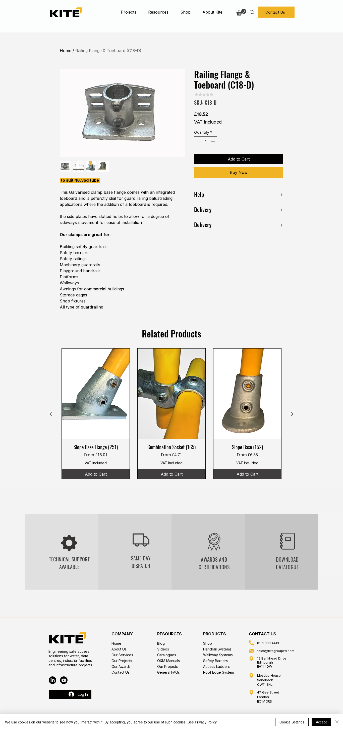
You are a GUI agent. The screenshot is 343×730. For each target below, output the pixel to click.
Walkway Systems (218, 655)
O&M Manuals (168, 661)
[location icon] (251, 658)
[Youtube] (64, 680)
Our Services (122, 655)
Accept (321, 721)
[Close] (337, 722)
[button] (128, 12)
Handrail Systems (217, 649)
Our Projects (121, 661)
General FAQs (168, 672)
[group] (171, 414)
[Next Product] (292, 414)
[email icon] (251, 650)
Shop (207, 643)
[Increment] (213, 141)
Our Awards (121, 666)
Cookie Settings (291, 721)
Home (65, 50)
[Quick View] (96, 394)
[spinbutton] (206, 141)
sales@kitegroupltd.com (275, 651)
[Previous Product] (51, 414)
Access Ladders (216, 666)
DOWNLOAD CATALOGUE (287, 563)
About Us (119, 649)
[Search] (252, 12)
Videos (163, 649)
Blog (161, 643)
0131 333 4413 (268, 643)
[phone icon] (251, 642)
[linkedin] (52, 680)
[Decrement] (198, 141)
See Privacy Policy (202, 721)
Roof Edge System (218, 672)
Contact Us (120, 672)
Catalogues (166, 655)
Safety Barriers (215, 661)
